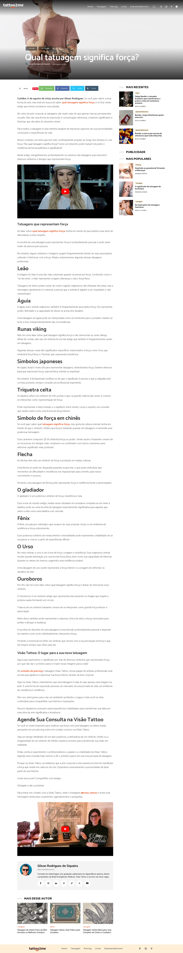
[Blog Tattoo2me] (13, 5)
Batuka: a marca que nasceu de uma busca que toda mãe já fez (148, 134)
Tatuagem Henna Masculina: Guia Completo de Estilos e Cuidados (97, 931)
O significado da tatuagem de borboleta (148, 187)
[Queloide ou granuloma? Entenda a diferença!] (126, 170)
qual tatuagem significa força (78, 103)
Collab (31, 48)
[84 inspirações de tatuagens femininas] (126, 207)
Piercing (138, 165)
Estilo (137, 93)
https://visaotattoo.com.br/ (45, 869)
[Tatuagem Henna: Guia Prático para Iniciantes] (65, 913)
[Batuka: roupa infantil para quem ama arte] (126, 117)
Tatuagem (45, 48)
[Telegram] (176, 6)
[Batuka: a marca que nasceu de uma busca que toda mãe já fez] (126, 136)
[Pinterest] (171, 6)
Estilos (52, 927)
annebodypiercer (141, 174)
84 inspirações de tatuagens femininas (147, 206)
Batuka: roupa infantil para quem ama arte (149, 116)
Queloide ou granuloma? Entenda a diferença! (150, 169)
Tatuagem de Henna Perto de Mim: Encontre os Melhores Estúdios (32, 931)
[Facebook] (161, 6)
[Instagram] (166, 6)
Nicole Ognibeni (140, 106)
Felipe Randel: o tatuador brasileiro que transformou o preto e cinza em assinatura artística (147, 100)
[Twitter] (79, 883)
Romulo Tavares (140, 210)
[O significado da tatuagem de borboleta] (126, 189)
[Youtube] (87, 883)
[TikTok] (72, 883)
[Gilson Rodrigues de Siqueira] (26, 64)
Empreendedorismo (142, 112)
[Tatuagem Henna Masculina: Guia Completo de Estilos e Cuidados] (98, 913)
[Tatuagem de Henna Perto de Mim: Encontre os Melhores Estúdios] (32, 913)
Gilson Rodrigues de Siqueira (39, 64)
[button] (154, 6)
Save (36, 89)
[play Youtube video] (65, 191)
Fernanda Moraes (141, 192)
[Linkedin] (56, 883)
